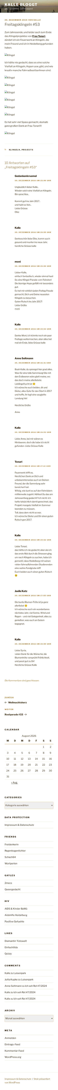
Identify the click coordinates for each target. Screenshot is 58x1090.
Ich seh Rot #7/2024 (36, 986)
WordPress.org (13, 1057)
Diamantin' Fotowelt (16, 941)
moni (18, 261)
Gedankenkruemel (26, 176)
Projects (28, 150)
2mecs (8, 883)
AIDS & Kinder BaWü (16, 908)
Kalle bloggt (21, 4)
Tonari (18, 461)
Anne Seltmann (24, 358)
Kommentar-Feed (14, 1050)
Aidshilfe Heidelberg (16, 915)
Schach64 (10, 857)
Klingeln (14, 150)
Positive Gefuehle (14, 921)
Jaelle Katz (21, 591)
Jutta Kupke (11, 979)
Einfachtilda (11, 947)
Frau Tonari (38, 36)
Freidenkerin (12, 844)
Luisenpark (20, 973)
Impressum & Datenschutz (19, 825)
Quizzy (8, 953)
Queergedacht (12, 889)
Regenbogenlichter (15, 850)
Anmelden (10, 1038)
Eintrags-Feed (12, 1044)
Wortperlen (11, 863)
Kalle (37, 20)
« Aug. (14, 782)
